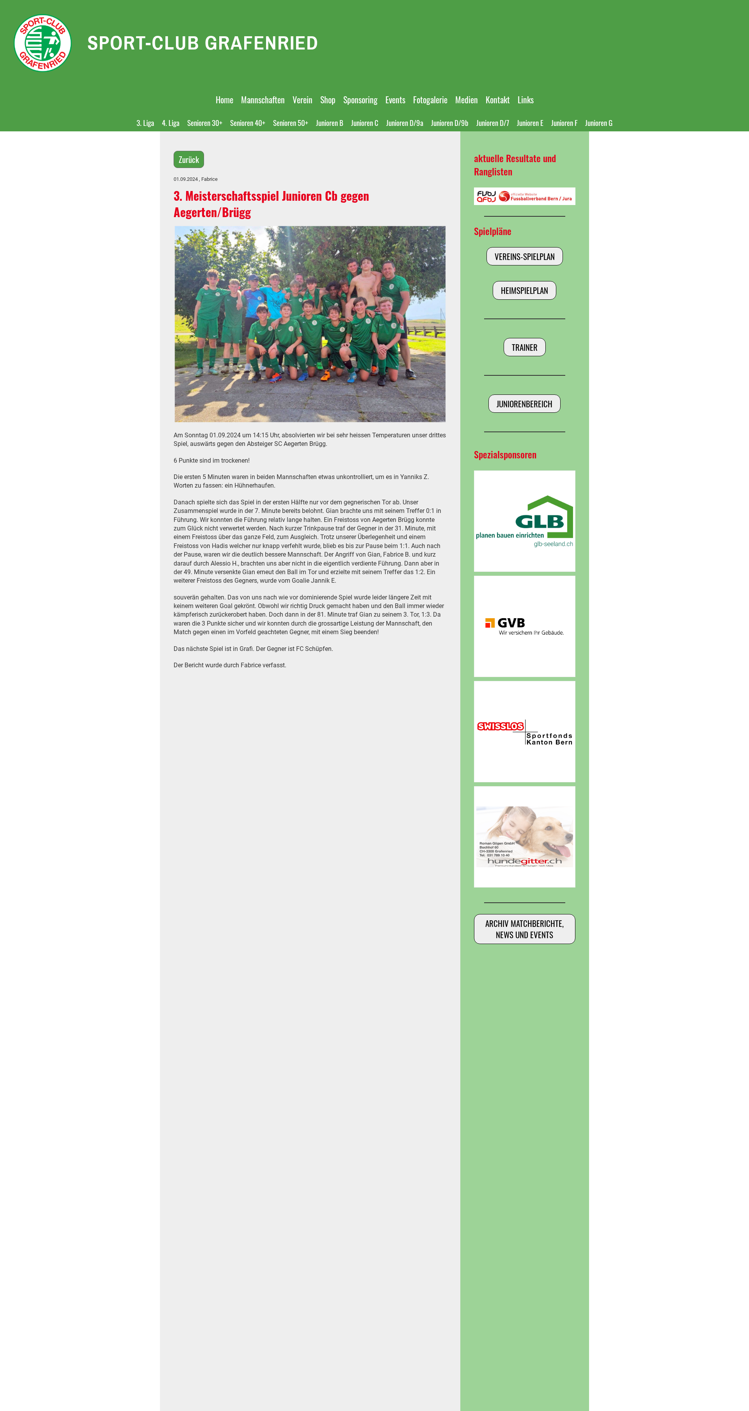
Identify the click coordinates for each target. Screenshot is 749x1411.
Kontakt (498, 99)
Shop (327, 99)
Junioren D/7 (492, 122)
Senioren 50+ (290, 122)
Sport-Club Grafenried (203, 42)
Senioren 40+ (247, 122)
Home (224, 99)
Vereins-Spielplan (525, 256)
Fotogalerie (430, 99)
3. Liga (145, 122)
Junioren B (329, 122)
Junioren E (530, 122)
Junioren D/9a (404, 122)
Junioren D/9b (450, 122)
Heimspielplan (524, 290)
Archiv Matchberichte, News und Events (524, 929)
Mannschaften (263, 99)
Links (526, 99)
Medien (466, 99)
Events (395, 99)
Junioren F (564, 122)
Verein (302, 99)
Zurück (189, 159)
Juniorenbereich (524, 404)
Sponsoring (360, 99)
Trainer (525, 347)
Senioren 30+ (204, 122)
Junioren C (364, 122)
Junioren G (598, 122)
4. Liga (170, 122)
